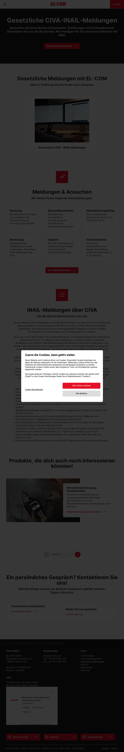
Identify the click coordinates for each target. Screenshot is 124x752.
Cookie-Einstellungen (34, 389)
